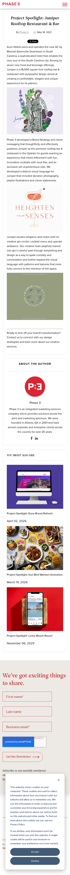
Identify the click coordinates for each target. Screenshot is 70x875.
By (22, 32)
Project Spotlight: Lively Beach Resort (29, 636)
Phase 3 (35, 403)
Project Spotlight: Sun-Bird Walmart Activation (35, 574)
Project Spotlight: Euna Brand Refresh (30, 513)
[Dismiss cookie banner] (58, 780)
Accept (35, 851)
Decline (35, 860)
